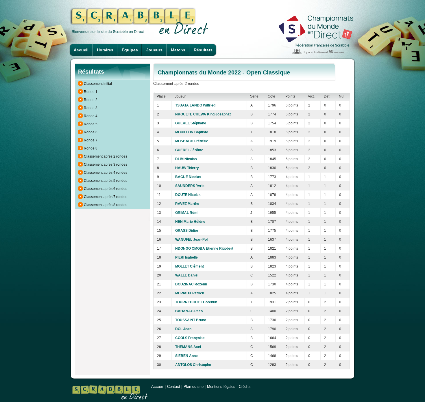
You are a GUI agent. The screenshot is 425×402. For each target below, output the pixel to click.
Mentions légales (221, 386)
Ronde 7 (90, 140)
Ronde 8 (90, 148)
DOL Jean (183, 329)
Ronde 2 (90, 100)
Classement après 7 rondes (105, 197)
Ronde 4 (90, 116)
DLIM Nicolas (186, 159)
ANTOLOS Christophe (193, 365)
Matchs (178, 50)
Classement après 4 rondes (105, 173)
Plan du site (194, 386)
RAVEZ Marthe (187, 204)
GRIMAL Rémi (186, 213)
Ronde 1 (90, 92)
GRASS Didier (186, 231)
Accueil (81, 50)
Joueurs (154, 50)
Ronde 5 (90, 124)
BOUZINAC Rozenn (191, 284)
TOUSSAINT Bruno (190, 320)
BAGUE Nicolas (188, 177)
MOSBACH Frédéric (191, 141)
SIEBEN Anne (186, 356)
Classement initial (98, 84)
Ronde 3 (90, 108)
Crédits (245, 386)
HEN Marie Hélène (190, 222)
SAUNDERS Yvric (189, 186)
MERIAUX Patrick (189, 293)
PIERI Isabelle (186, 257)
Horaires (105, 50)
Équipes (130, 50)
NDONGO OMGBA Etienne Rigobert (204, 248)
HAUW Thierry (187, 168)
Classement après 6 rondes (105, 189)
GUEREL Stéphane (190, 123)
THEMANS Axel (188, 347)
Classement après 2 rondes (105, 156)
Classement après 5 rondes (105, 181)
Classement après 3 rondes (105, 164)
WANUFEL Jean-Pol (191, 240)
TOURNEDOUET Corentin (196, 302)
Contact (173, 386)
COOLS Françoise (190, 338)
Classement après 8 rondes (105, 205)
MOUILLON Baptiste (191, 132)
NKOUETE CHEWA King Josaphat (203, 114)
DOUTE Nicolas (188, 195)
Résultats (203, 50)
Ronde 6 (90, 132)
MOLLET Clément (189, 266)
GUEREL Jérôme (189, 150)
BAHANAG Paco (189, 311)
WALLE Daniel (186, 275)
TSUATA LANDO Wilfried (195, 105)
